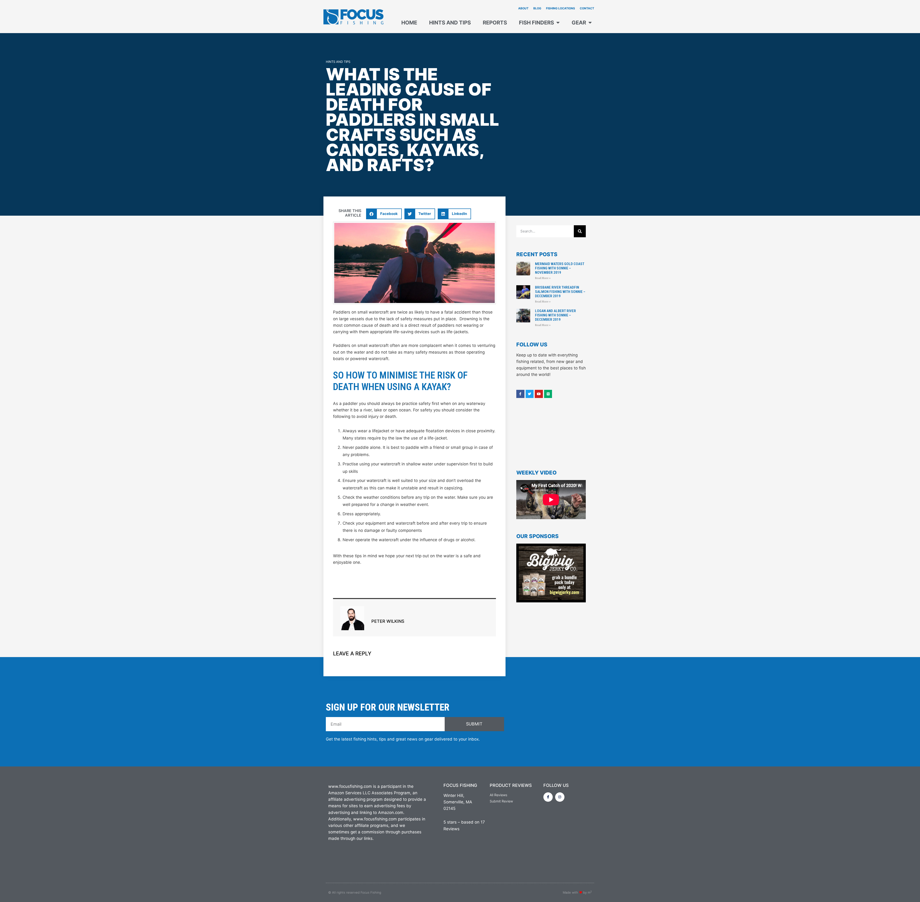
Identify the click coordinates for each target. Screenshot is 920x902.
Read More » (543, 278)
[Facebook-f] (548, 797)
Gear (579, 22)
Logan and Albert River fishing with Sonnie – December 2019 (555, 315)
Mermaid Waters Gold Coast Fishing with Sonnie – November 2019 (559, 268)
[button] (384, 213)
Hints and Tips (450, 22)
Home (409, 22)
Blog (537, 8)
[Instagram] (559, 797)
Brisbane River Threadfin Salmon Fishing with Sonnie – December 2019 (560, 291)
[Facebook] (520, 394)
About (523, 8)
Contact (587, 8)
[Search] (580, 231)
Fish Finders (536, 22)
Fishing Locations (560, 8)
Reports (495, 22)
